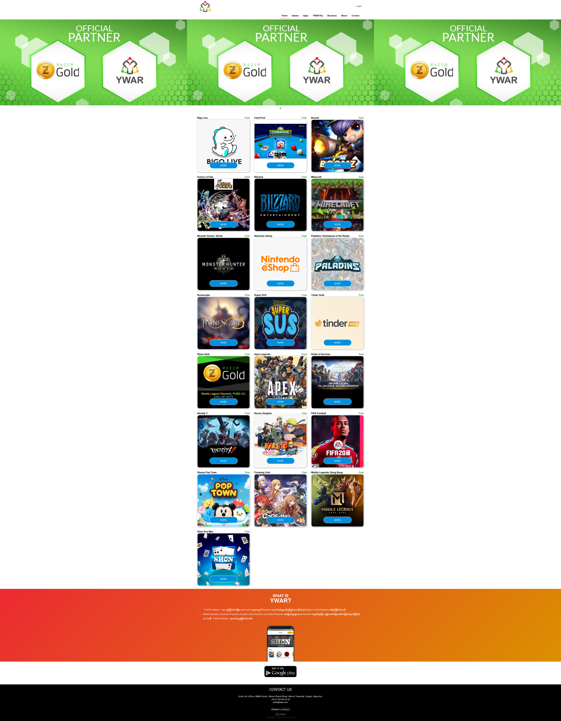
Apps (305, 15)
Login (359, 6)
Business (332, 15)
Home (285, 15)
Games (295, 15)
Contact (356, 15)
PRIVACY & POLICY (280, 709)
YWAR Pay (318, 15)
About (344, 15)
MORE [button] (223, 165)
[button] (280, 108)
